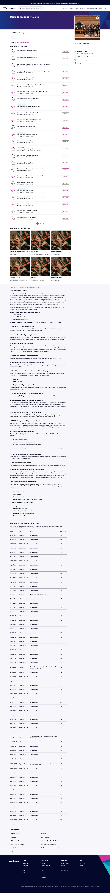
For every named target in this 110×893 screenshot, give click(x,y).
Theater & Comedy (92, 8)
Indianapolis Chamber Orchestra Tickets (23, 513)
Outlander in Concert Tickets (20, 515)
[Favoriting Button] (97, 17)
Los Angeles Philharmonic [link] (17, 844)
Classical (22, 287)
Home (11, 287)
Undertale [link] (13, 837)
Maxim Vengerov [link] (45, 837)
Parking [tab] (21, 33)
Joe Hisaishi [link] (14, 848)
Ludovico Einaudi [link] (15, 833)
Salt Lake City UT (17, 381)
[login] (105, 8)
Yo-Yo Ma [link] (43, 833)
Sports (76, 8)
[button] (13, 38)
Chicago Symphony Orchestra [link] (49, 844)
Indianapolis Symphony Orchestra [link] (50, 840)
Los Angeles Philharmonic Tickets (21, 506)
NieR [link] (12, 851)
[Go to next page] (46, 223)
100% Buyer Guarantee (61, 1)
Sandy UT (15, 379)
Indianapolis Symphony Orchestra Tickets (23, 510)
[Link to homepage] (9, 8)
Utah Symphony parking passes (28, 396)
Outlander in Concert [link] (16, 840)
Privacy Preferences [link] (94, 886)
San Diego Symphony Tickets (20, 508)
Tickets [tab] (13, 33)
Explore (65, 8)
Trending (70, 8)
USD (101, 8)
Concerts (82, 8)
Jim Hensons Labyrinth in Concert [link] (50, 848)
